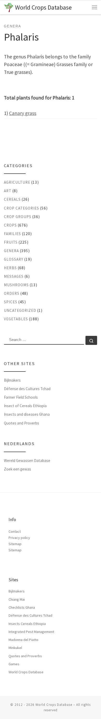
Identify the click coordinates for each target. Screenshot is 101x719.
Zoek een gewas (17, 469)
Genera (11, 250)
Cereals (12, 199)
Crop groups (17, 216)
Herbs (10, 267)
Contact (15, 531)
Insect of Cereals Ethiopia (25, 405)
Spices (10, 301)
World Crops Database (26, 672)
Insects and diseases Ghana (27, 414)
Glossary (13, 259)
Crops (10, 225)
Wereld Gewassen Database (27, 460)
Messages (14, 276)
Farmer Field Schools (21, 397)
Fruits (11, 242)
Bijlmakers (12, 380)
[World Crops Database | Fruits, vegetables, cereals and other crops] (8, 7)
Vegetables (16, 318)
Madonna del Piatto (23, 639)
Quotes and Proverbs (21, 423)
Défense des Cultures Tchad (27, 388)
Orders (11, 293)
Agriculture (17, 182)
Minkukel (15, 647)
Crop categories (21, 208)
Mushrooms (16, 284)
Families (12, 233)
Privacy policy (19, 537)
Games (14, 664)
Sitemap (15, 544)
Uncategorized (20, 310)
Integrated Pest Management (31, 631)
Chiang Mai (17, 599)
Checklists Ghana (22, 607)
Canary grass (22, 113)
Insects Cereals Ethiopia (27, 623)
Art (7, 190)
